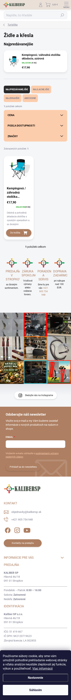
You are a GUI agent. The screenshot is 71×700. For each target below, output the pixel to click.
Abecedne (30, 98)
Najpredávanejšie (17, 89)
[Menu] (66, 4)
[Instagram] (16, 529)
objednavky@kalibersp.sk (26, 511)
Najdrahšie (13, 98)
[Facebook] (7, 529)
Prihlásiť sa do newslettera (23, 467)
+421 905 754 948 (43, 291)
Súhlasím (35, 690)
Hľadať (62, 15)
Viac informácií (42, 668)
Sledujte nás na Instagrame (39, 395)
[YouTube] (27, 529)
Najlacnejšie (41, 89)
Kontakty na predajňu (23, 543)
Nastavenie (35, 677)
